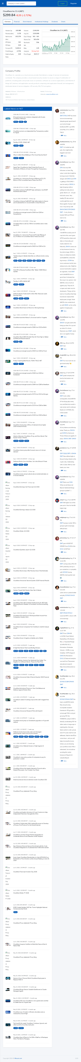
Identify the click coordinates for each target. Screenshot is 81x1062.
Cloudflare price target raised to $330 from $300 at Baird (30, 415)
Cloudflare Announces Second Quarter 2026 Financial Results (31, 581)
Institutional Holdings (41, 22)
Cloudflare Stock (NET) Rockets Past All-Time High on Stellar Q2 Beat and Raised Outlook (31, 337)
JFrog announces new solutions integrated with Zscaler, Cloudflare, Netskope (29, 118)
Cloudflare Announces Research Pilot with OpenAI (27, 711)
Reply (65, 135)
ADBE (15, 736)
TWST (21, 158)
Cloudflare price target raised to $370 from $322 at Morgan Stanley (30, 395)
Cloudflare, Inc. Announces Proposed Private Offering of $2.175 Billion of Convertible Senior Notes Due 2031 (29, 235)
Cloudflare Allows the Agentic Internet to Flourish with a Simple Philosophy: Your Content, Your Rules (29, 769)
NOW (36, 665)
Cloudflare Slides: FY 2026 (21, 893)
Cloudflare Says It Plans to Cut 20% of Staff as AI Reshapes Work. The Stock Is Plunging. (30, 1038)
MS (21, 341)
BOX (15, 260)
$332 (61, 658)
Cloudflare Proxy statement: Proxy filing (25, 791)
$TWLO (65, 116)
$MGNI (74, 453)
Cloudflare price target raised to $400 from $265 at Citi (29, 246)
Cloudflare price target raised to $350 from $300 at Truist (30, 351)
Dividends (55, 22)
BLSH (15, 651)
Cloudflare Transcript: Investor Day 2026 (25, 872)
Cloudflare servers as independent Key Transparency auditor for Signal (31, 132)
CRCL (30, 651)
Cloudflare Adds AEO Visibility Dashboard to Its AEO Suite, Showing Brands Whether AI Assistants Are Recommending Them (30, 604)
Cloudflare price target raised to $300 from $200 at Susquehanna (28, 213)
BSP (20, 260)
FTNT (21, 593)
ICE (41, 651)
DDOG (29, 260)
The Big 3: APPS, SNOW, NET (21, 281)
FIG (34, 260)
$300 (71, 482)
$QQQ (65, 453)
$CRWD (65, 572)
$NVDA (72, 430)
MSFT (31, 665)
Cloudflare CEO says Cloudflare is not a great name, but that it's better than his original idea (30, 1001)
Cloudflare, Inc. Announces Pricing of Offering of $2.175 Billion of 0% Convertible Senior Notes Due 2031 (29, 179)
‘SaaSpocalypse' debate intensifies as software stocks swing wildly (31, 256)
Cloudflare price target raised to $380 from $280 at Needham (31, 384)
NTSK (21, 122)
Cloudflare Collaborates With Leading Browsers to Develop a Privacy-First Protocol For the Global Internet (31, 824)
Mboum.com (18, 1058)
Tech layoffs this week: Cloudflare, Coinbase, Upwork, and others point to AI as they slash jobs (30, 1024)
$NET (61, 116)
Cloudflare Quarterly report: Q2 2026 (24, 550)
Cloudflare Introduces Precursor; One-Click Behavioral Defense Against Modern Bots (29, 689)
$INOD (73, 209)
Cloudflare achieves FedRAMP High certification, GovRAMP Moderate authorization (30, 190)
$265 (61, 656)
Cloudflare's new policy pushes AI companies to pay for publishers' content (29, 758)
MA (45, 651)
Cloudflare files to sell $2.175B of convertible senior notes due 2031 (30, 224)
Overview (8, 22)
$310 (61, 549)
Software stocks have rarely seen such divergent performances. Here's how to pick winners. (27, 732)
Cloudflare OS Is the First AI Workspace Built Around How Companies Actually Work (30, 616)
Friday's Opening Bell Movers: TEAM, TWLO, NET (27, 361)
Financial (17, 22)
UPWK (21, 1028)
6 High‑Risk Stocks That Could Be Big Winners (26, 648)
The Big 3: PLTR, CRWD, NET (21, 142)
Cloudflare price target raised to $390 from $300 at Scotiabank (28, 374)
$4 (69, 546)
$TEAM (65, 613)
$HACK (72, 595)
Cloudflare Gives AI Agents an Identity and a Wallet (28, 638)
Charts (63, 22)
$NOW (72, 184)
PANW (27, 593)
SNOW (21, 284)
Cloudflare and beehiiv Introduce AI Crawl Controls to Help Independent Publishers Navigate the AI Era (30, 813)
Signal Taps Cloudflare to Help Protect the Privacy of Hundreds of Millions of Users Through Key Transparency (30, 168)
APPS (15, 284)
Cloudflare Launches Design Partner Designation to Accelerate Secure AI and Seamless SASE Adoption (28, 835)
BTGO (21, 651)
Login (63, 3)
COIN (15, 464)
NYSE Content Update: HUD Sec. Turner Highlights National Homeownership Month (30, 908)
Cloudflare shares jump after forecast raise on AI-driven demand (29, 451)
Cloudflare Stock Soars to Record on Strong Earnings (28, 308)
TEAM (15, 298)
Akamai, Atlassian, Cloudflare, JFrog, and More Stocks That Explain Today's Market (30, 437)
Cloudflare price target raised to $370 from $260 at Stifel (30, 405)
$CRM (70, 260)
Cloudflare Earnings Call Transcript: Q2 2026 (26, 487)
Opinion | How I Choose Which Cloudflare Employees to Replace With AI (29, 979)
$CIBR (67, 682)
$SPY (61, 453)
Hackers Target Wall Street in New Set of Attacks (27, 590)
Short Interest (27, 22)
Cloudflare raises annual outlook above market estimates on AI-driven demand (30, 475)
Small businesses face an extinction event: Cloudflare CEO (30, 780)
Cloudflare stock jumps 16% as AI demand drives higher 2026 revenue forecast (29, 425)
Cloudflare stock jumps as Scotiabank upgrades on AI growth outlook (31, 721)
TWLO (26, 298)
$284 (68, 633)
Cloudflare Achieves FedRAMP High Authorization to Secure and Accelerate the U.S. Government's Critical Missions (30, 202)
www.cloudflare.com (52, 94)
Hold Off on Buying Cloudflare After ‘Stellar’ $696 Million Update (30, 270)
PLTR (21, 145)
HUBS (38, 260)
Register (74, 3)
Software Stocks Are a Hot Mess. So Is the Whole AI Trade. (30, 461)
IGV (43, 260)
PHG (15, 912)
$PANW (71, 682)
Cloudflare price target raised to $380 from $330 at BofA (30, 327)
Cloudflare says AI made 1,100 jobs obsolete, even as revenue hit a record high (29, 1013)
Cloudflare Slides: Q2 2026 (21, 531)
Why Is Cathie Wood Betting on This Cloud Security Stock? (30, 155)
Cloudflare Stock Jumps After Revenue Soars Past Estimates (30, 571)
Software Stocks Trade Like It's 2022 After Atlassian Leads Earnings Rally (30, 294)
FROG (15, 122)
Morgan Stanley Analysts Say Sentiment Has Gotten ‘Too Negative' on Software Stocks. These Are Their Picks (29, 661)
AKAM (16, 441)
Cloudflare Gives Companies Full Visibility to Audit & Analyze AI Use (31, 627)
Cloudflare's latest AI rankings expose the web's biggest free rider (31, 700)
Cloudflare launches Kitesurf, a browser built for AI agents (30, 317)
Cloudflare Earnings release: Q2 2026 (24, 510)
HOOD (36, 651)
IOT (42, 736)
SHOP (16, 158)
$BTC (69, 453)
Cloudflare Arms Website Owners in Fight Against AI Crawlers (28, 747)
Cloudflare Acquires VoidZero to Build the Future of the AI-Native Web (30, 945)
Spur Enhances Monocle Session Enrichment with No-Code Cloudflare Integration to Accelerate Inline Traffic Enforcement (31, 847)
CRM (24, 260)
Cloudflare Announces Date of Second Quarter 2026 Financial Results (31, 678)
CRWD (16, 145)
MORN (16, 341)
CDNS (21, 736)
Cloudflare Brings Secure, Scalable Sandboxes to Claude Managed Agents (29, 990)
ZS (25, 122)
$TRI (61, 168)
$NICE (69, 179)
